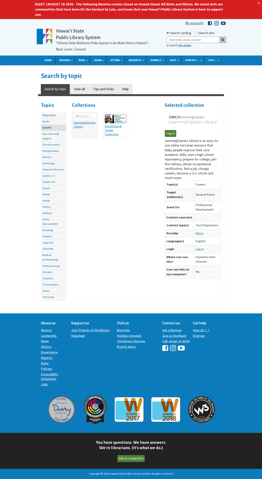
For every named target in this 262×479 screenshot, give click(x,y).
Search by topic (55, 89)
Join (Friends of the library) (90, 330)
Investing (47, 230)
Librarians (48, 249)
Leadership (49, 336)
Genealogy (48, 163)
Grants (46, 188)
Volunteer (78, 336)
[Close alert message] (258, 3)
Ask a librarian (172, 330)
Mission (46, 330)
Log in (170, 133)
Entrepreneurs (50, 151)
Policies (46, 368)
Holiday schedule (129, 336)
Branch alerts (126, 346)
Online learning (50, 266)
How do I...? (201, 330)
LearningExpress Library (85, 124)
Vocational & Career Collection (113, 130)
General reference (53, 170)
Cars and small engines (50, 136)
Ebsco (200, 233)
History (46, 207)
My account (194, 23)
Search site (206, 33)
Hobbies (47, 213)
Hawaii (46, 194)
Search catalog (180, 33)
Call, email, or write (176, 341)
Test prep (48, 297)
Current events (51, 145)
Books (46, 121)
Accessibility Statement (49, 376)
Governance (49, 352)
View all (79, 89)
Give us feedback (174, 336)
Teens (46, 291)
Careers (47, 128)
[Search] (223, 40)
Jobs (44, 384)
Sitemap (199, 336)
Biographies (49, 115)
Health (46, 201)
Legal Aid (47, 243)
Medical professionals (50, 257)
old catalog (184, 45)
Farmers (47, 157)
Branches (123, 330)
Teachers (47, 278)
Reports (46, 358)
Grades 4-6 (48, 182)
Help (125, 89)
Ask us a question (131, 458)
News (45, 341)
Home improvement (50, 221)
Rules (45, 363)
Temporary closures (131, 341)
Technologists (50, 285)
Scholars (47, 272)
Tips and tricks (103, 89)
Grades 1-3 (48, 176)
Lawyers (47, 236)
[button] (48, 60)
